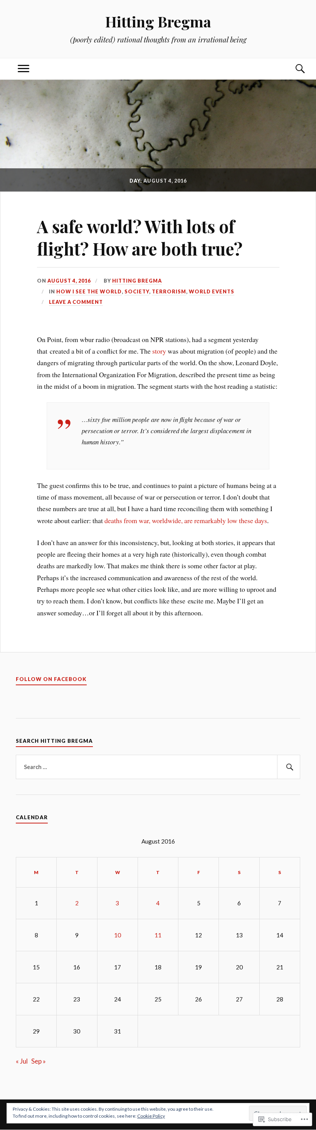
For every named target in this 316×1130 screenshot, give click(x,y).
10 (117, 935)
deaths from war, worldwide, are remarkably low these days (185, 520)
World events (211, 291)
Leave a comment (76, 302)
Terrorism (169, 291)
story (160, 351)
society (136, 291)
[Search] (292, 69)
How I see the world (89, 291)
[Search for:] (158, 767)
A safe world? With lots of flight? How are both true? (139, 237)
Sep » (38, 1061)
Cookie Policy (151, 1116)
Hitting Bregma (158, 21)
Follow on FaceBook (51, 679)
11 (158, 935)
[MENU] (23, 69)
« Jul (22, 1061)
